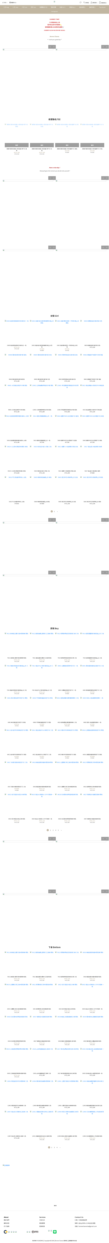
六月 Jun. (24, 7)
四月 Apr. (33, 7)
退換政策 (42, 1226)
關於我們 (6, 1220)
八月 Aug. (6, 7)
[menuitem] (52, 511)
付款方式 (42, 1220)
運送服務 (42, 1223)
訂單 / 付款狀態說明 (81, 1220)
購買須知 (92, 7)
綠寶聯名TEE (43, 7)
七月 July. (15, 7)
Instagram (54, 11)
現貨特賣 (53, 7)
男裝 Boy (72, 7)
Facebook (102, 7)
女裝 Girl (62, 7)
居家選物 (82, 7)
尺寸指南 (6, 1226)
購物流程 (6, 1223)
